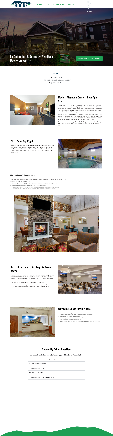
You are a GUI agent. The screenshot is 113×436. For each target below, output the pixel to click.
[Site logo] (22, 4)
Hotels (39, 4)
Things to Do (58, 4)
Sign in (82, 4)
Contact (71, 4)
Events (47, 4)
